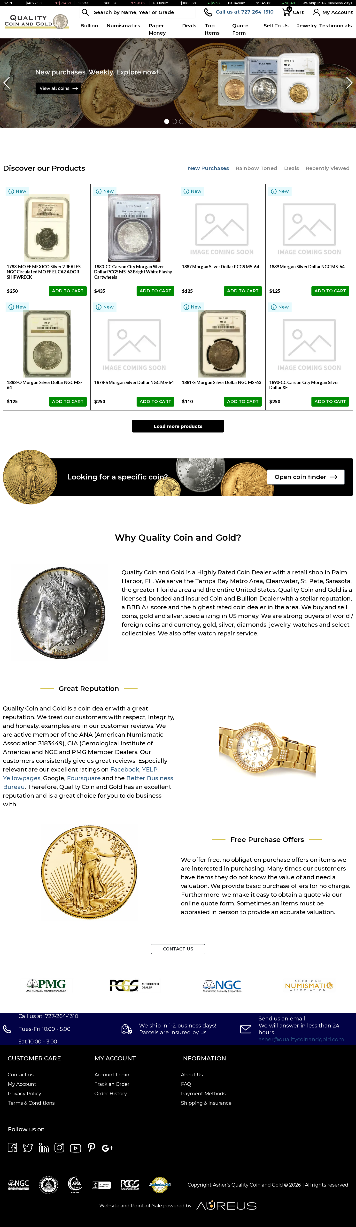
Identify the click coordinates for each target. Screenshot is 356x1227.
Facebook (124, 769)
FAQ (186, 1084)
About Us (192, 1075)
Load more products (178, 426)
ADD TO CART (68, 290)
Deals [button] (189, 26)
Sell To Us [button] (276, 26)
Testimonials (335, 26)
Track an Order (112, 1084)
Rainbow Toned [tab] (256, 168)
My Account (22, 1084)
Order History (110, 1093)
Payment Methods (203, 1093)
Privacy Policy (24, 1093)
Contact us (21, 1075)
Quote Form (240, 29)
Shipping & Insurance (206, 1103)
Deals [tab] (291, 168)
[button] (166, 121)
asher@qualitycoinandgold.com (301, 1039)
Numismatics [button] (123, 26)
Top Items (212, 29)
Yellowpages (21, 778)
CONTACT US (178, 949)
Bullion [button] (89, 26)
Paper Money (157, 29)
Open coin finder (300, 476)
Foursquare (84, 778)
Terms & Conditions (31, 1103)
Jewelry (307, 26)
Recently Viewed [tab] (328, 168)
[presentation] (7, 82)
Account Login (111, 1075)
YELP (149, 769)
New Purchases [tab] (208, 168)
